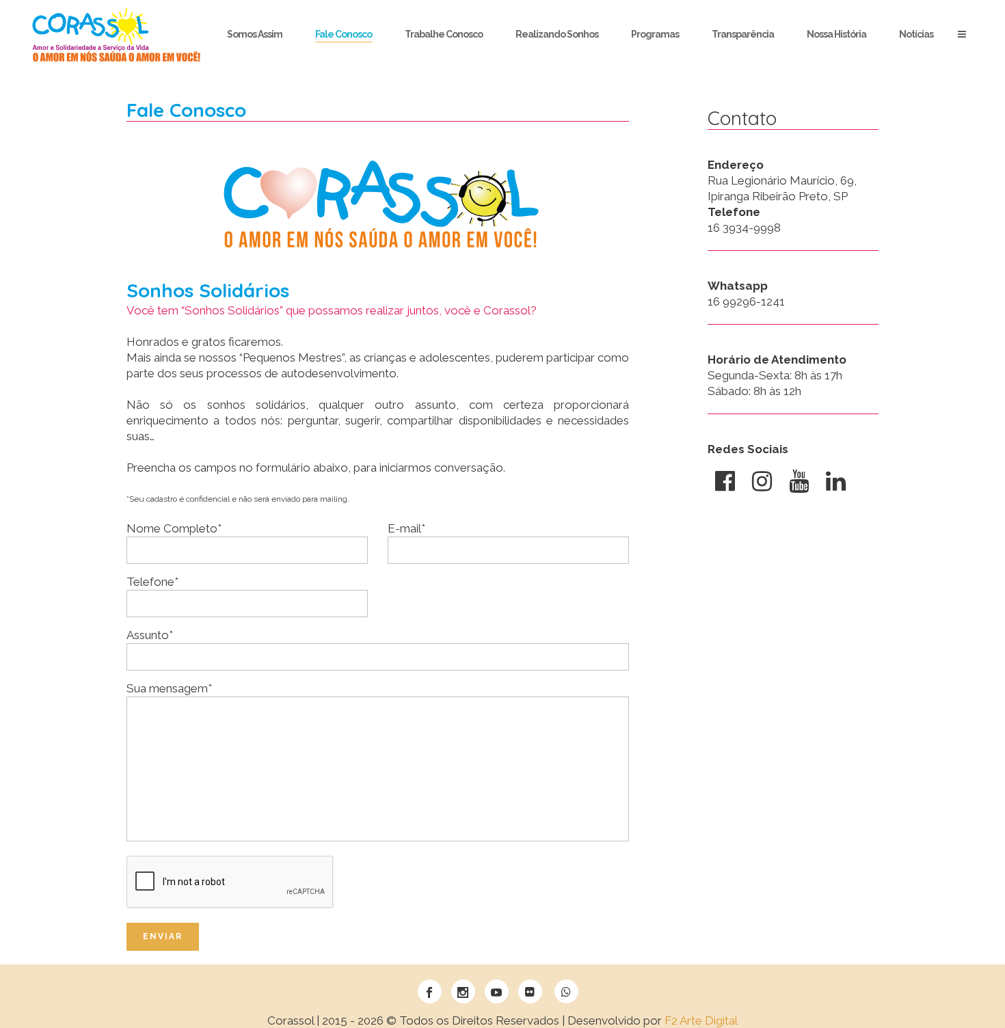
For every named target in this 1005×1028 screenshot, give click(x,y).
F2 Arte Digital (701, 1020)
